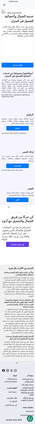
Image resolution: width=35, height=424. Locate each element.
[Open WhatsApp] (30, 418)
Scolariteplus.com (26, 415)
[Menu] (4, 5)
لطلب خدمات (17, 65)
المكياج (17, 128)
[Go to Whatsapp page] (15, 370)
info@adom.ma (12, 379)
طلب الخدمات (12, 398)
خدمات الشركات (27, 385)
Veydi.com (29, 411)
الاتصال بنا (13, 401)
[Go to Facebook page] (3, 370)
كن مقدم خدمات (17, 244)
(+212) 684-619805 (10, 381)
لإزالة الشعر (17, 166)
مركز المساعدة (27, 379)
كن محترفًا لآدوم (11, 405)
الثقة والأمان (29, 382)
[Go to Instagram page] (7, 370)
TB (9, 420)
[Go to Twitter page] (11, 370)
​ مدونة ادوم (13, 392)
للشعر (17, 200)
